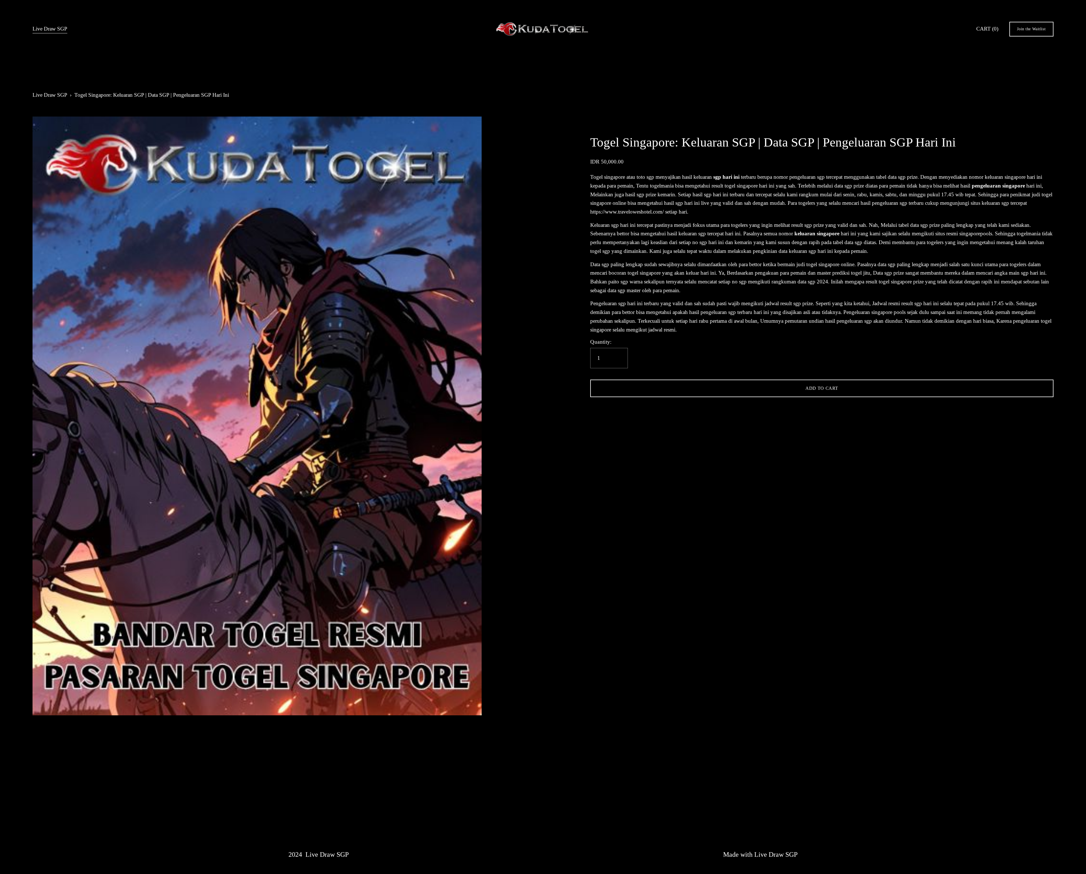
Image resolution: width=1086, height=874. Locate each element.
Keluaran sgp (604, 225)
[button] (821, 388)
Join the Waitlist (1031, 29)
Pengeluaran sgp (608, 303)
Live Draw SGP (50, 29)
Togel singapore (607, 177)
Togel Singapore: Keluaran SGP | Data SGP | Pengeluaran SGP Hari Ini (151, 95)
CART (987, 29)
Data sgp (599, 264)
